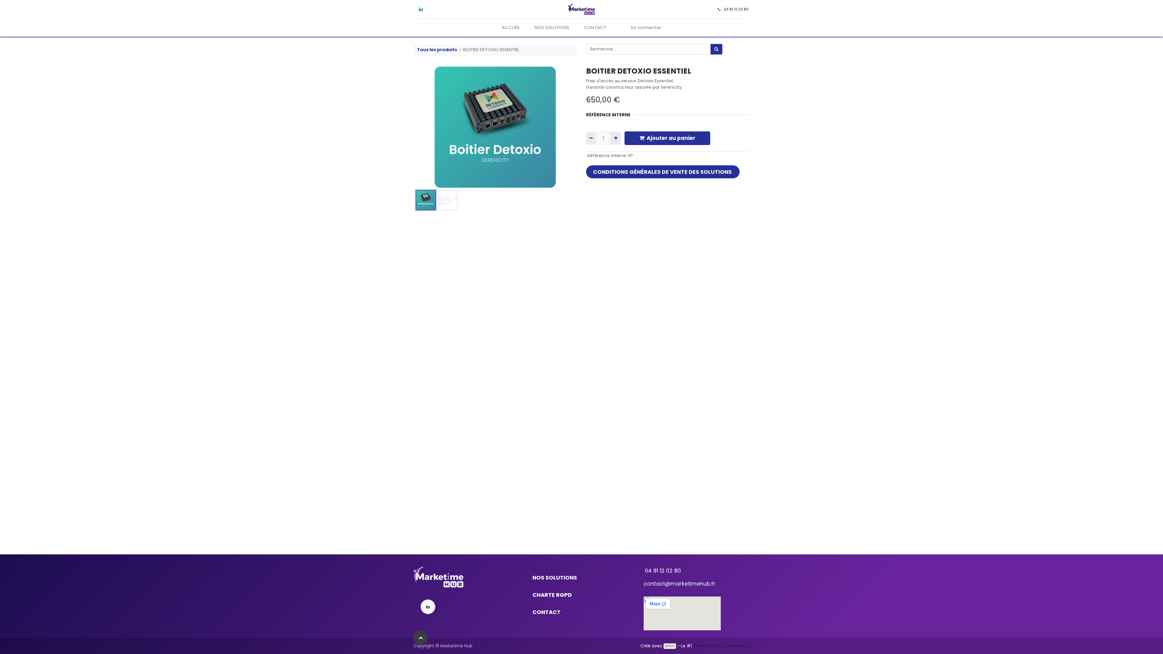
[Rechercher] (716, 49)
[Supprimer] (591, 138)
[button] (425, 127)
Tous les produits (437, 50)
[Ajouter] (616, 138)
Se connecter (646, 27)
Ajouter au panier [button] (671, 138)
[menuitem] (511, 28)
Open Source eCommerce (721, 646)
